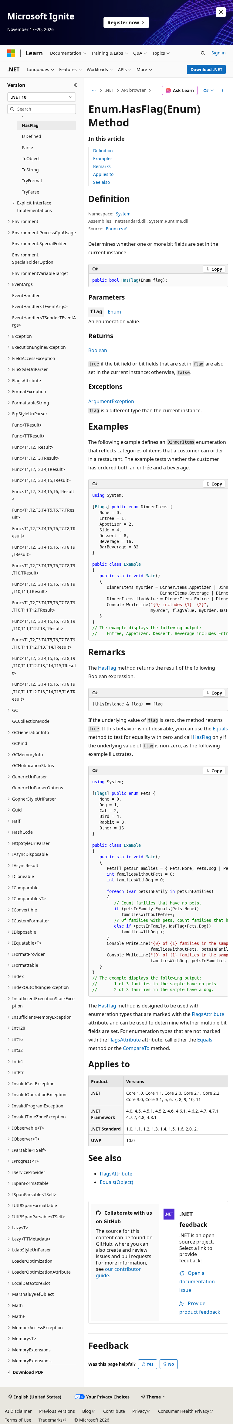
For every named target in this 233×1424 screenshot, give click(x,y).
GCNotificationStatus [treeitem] (33, 765)
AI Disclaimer (18, 1411)
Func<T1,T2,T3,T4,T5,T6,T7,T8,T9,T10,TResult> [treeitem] (43, 569)
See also (101, 182)
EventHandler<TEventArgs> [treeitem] (40, 306)
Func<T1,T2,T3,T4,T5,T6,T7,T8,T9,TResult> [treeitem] (43, 551)
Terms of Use (18, 1420)
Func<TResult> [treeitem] (27, 425)
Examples (103, 158)
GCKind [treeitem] (19, 743)
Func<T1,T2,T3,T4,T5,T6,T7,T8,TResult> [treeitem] (44, 532)
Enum (114, 311)
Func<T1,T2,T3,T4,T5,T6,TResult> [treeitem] (43, 495)
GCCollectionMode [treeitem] (30, 721)
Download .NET (206, 69)
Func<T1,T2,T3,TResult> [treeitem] (35, 458)
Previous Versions (57, 1411)
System (123, 214)
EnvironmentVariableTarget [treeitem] (40, 273)
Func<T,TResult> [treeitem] (28, 436)
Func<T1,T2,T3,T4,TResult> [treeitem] (38, 469)
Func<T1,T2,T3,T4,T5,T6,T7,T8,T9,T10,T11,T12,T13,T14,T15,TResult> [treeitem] (44, 665)
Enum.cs (114, 229)
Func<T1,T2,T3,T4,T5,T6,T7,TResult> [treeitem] (43, 513)
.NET (109, 90)
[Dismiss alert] (221, 12)
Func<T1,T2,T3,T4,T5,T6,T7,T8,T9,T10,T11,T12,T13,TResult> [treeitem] (43, 625)
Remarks (102, 166)
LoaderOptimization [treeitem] (32, 1261)
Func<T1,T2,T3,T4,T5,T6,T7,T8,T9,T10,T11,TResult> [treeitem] (43, 588)
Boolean (97, 350)
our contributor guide (118, 1272)
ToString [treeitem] (30, 170)
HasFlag (107, 667)
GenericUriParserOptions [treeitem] (37, 788)
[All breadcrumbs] (93, 90)
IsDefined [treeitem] (31, 136)
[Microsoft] (11, 53)
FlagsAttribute (208, 1014)
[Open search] (203, 53)
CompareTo (136, 1048)
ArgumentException (111, 401)
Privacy (139, 1411)
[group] (158, 565)
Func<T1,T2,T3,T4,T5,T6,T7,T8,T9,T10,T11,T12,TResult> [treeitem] (43, 606)
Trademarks (50, 1420)
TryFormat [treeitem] (32, 181)
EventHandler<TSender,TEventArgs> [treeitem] (44, 321)
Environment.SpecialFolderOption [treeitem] (32, 258)
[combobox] (41, 97)
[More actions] (223, 90)
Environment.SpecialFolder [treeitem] (39, 243)
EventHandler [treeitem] (26, 295)
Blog (86, 1411)
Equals (220, 728)
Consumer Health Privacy (183, 1411)
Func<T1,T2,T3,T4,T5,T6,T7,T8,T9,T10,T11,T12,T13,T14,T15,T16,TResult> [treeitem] (44, 691)
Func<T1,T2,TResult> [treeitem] (32, 447)
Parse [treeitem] (27, 147)
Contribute (114, 1411)
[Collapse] (75, 85)
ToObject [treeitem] (31, 158)
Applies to (103, 174)
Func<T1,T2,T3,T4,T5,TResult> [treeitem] (41, 480)
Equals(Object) (116, 1182)
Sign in (218, 53)
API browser (133, 90)
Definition (103, 150)
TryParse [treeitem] (30, 192)
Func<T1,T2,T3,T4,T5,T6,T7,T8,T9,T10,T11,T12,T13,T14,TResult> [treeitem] (43, 643)
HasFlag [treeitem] (30, 125)
